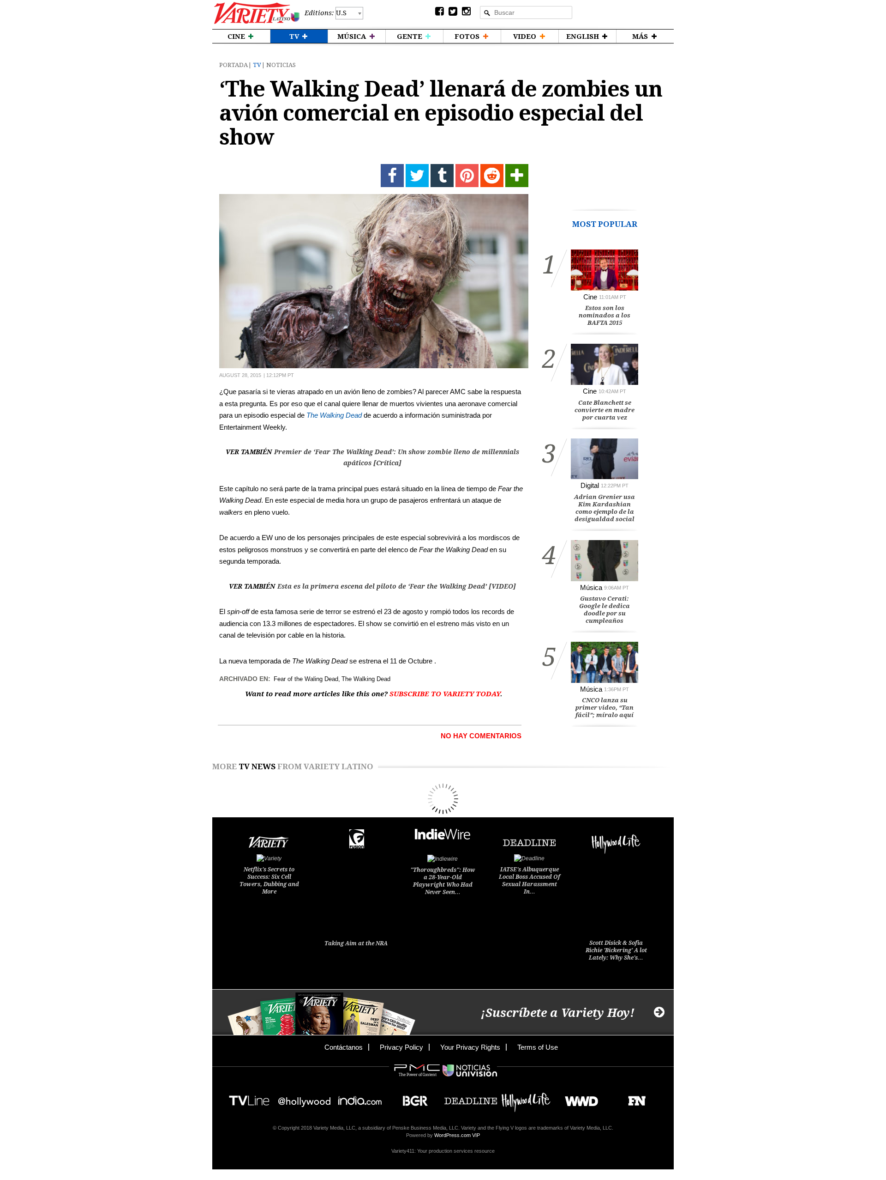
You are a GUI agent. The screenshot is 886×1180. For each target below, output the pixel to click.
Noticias (281, 64)
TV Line (249, 1098)
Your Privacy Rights (470, 1047)
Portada (233, 64)
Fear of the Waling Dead (306, 678)
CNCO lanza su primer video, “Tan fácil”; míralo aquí (604, 707)
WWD (578, 1098)
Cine (590, 297)
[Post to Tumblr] (442, 175)
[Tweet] (417, 175)
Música (591, 587)
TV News (257, 766)
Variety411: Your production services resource (443, 1151)
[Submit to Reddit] (491, 175)
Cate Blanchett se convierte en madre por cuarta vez (605, 410)
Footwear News (633, 1098)
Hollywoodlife (526, 1098)
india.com (360, 1098)
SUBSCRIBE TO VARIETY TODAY (444, 694)
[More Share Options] (516, 175)
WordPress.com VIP (457, 1135)
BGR (412, 1098)
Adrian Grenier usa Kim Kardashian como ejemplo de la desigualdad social (604, 508)
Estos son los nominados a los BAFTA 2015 (604, 315)
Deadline (470, 1098)
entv (304, 1098)
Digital (590, 485)
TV (257, 64)
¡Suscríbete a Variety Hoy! (558, 1013)
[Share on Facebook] (392, 175)
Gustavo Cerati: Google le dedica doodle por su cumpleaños (604, 609)
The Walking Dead (334, 415)
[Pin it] (467, 175)
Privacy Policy (401, 1047)
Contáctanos (343, 1047)
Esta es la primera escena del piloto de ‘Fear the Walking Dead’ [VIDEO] (396, 586)
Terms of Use (537, 1047)
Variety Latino (256, 13)
